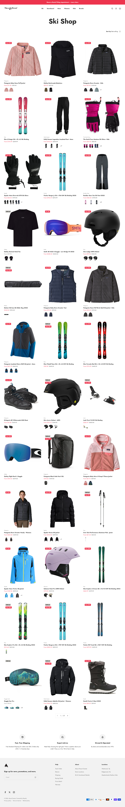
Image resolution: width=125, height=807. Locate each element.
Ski (42, 8)
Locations (104, 764)
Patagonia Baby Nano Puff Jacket (14, 83)
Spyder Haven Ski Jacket (51, 533)
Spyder (5, 193)
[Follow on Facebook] (5, 792)
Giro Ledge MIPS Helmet (91, 252)
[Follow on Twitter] (9, 792)
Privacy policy (7, 801)
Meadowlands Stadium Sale (110, 775)
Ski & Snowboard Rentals (82, 775)
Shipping (57, 775)
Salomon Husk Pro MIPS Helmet (54, 589)
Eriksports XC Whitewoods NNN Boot (16, 420)
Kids (74, 8)
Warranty (57, 785)
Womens (67, 8)
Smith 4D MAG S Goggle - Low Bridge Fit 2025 (59, 252)
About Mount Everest (81, 769)
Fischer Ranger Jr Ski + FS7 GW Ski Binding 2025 (60, 645)
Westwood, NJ (106, 769)
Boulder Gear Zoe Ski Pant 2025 (94, 195)
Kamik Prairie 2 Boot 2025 (92, 701)
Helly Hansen (46, 137)
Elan (5, 137)
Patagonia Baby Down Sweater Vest (55, 308)
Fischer (45, 193)
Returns (57, 772)
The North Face (86, 137)
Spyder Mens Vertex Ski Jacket (14, 589)
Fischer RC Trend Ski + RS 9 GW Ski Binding (97, 645)
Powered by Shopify (21, 798)
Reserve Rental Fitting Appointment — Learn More (62, 2)
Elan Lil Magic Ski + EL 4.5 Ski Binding (16, 139)
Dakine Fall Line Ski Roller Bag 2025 (16, 308)
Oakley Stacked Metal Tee (12, 252)
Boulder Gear (86, 193)
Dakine (5, 305)
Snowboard (50, 8)
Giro (84, 249)
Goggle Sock (7, 699)
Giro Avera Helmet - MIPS (52, 420)
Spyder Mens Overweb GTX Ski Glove (16, 195)
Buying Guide (59, 778)
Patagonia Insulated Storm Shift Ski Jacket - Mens (19, 364)
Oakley (45, 81)
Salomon (46, 586)
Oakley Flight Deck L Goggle (13, 476)
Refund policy (26, 801)
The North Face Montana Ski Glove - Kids (96, 139)
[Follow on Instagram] (14, 792)
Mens (59, 8)
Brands (81, 8)
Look (84, 418)
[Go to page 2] (67, 716)
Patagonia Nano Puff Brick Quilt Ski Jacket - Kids (98, 308)
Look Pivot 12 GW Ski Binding (92, 420)
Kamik (84, 699)
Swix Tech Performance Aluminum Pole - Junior (98, 533)
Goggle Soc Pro (9, 701)
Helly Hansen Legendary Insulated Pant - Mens (58, 139)
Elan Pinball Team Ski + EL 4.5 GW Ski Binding (59, 364)
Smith (45, 249)
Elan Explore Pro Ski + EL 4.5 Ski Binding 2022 (19, 645)
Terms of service (17, 801)
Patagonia (6, 81)
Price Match (58, 781)
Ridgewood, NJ (106, 772)
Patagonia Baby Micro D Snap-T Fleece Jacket (97, 476)
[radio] (6, 90)
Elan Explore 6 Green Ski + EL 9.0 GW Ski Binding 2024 (101, 589)
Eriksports (6, 418)
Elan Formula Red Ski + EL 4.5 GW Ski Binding (98, 364)
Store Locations (79, 772)
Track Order (58, 769)
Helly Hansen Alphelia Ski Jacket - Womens (57, 701)
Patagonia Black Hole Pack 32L (54, 476)
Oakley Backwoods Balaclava (53, 83)
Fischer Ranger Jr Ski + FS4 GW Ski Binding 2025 (60, 195)
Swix (84, 530)
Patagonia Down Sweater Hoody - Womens (17, 533)
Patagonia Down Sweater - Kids (93, 83)
